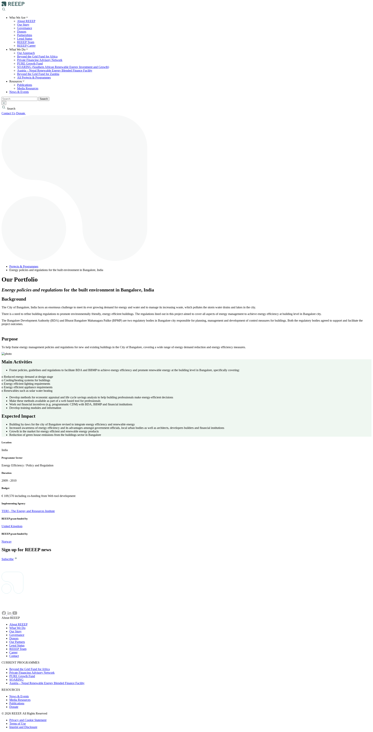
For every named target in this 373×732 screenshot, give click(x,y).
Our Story (23, 24)
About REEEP (26, 21)
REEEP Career (26, 45)
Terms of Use (17, 723)
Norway (7, 541)
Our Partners (17, 642)
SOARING (16, 679)
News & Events (19, 92)
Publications (24, 85)
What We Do (17, 628)
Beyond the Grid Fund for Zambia (38, 74)
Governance (24, 28)
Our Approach (26, 53)
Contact (14, 656)
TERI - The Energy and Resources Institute (28, 511)
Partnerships (24, 35)
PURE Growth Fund (30, 63)
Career (13, 652)
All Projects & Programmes (34, 77)
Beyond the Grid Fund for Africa (37, 56)
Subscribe (8, 559)
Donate (21, 113)
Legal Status (24, 38)
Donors (21, 31)
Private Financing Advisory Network (39, 60)
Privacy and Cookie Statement (27, 720)
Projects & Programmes (23, 266)
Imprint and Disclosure (23, 727)
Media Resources (27, 88)
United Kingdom (12, 526)
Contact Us (8, 113)
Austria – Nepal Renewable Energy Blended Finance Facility (54, 70)
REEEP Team (25, 42)
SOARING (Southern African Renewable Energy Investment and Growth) (63, 67)
